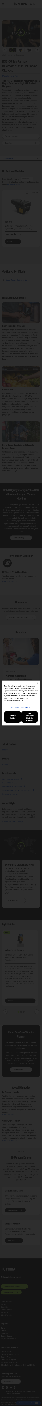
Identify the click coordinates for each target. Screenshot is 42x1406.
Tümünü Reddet (12, 717)
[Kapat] (37, 683)
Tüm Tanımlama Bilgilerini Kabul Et (29, 716)
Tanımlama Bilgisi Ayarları (21, 707)
